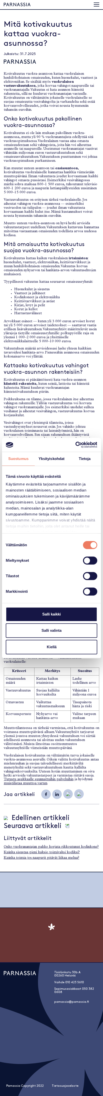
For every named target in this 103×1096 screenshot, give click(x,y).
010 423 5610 (74, 982)
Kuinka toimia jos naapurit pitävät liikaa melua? (41, 858)
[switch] (90, 560)
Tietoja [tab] (85, 458)
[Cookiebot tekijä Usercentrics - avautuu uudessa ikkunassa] (75, 445)
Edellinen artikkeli (41, 818)
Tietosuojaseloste (65, 1085)
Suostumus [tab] (18, 458)
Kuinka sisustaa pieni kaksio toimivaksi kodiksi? (42, 852)
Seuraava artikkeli (33, 826)
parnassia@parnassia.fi (71, 1001)
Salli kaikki (51, 614)
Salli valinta (52, 630)
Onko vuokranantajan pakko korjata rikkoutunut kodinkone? (51, 847)
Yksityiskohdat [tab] (51, 458)
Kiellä (51, 647)
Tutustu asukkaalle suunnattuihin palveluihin (39, 779)
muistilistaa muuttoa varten (25, 783)
